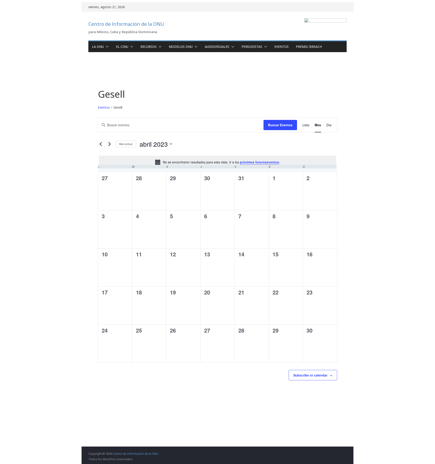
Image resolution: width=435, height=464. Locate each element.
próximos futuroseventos (259, 162)
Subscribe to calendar (310, 375)
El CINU (122, 46)
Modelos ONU (181, 46)
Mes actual (126, 144)
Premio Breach (309, 46)
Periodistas (252, 46)
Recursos (148, 46)
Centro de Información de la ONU (126, 24)
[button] (106, 47)
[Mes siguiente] (109, 144)
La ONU (98, 46)
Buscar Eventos (280, 125)
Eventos (281, 46)
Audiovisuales (217, 46)
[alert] (217, 162)
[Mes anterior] (100, 144)
